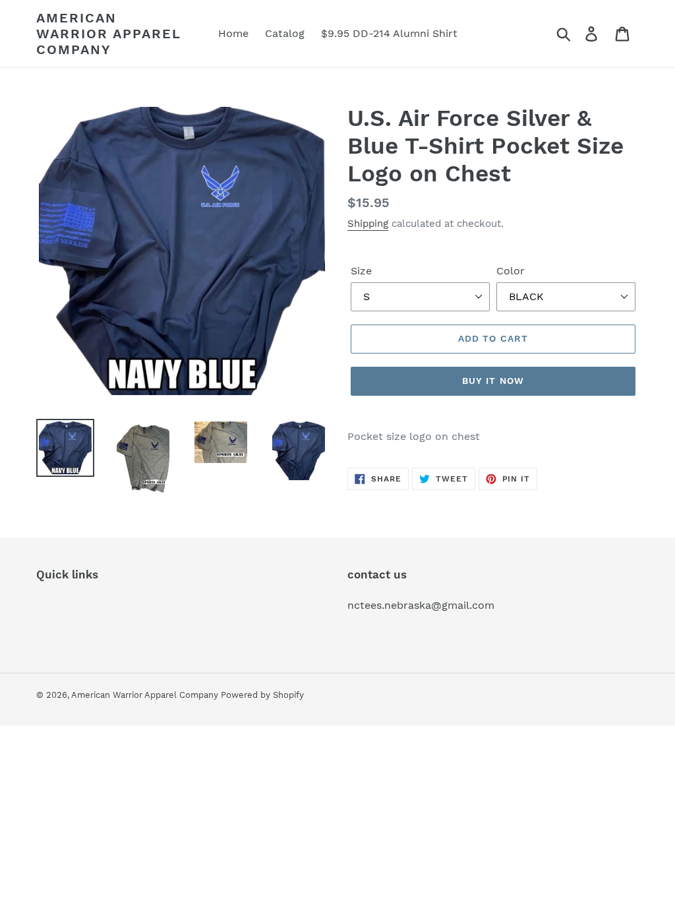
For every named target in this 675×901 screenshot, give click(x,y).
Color (510, 270)
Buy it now (493, 380)
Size (361, 270)
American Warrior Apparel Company (108, 33)
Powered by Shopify (262, 695)
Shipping (367, 224)
